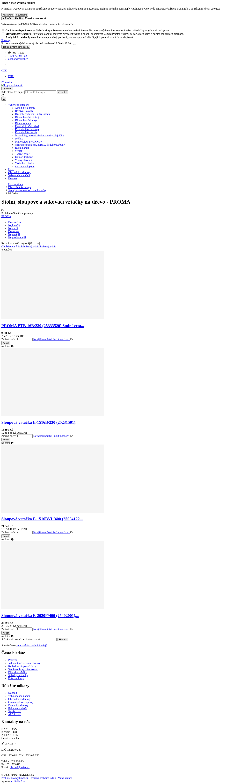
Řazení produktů (10, 243)
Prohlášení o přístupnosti (14, 777)
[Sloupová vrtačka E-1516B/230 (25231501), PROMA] (52, 415)
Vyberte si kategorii (18, 104)
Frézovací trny (16, 678)
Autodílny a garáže (25, 107)
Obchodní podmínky (19, 172)
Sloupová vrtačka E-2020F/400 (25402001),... (40, 615)
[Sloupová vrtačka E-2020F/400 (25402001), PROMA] (52, 608)
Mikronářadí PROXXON (29, 141)
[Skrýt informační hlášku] (75, 44)
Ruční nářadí (22, 147)
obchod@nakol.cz (20, 767)
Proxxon (12, 660)
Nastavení (8, 14)
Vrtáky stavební (23, 160)
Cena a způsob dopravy (21, 702)
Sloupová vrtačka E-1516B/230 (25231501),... (40, 422)
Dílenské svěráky (17, 672)
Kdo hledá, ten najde (12, 92)
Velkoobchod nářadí (19, 175)
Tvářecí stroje (22, 153)
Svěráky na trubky (18, 675)
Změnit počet (8, 339)
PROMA (6, 216)
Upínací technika (24, 157)
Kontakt (12, 178)
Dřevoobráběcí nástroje (27, 117)
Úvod (11, 169)
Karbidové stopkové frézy (22, 666)
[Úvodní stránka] (12, 85)
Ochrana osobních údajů (43, 777)
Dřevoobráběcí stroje (26, 120)
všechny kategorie (24, 166)
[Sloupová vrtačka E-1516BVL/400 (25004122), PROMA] (52, 511)
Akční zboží (14, 714)
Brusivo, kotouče (24, 110)
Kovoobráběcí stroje (26, 132)
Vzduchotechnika (24, 163)
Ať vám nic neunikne (13, 639)
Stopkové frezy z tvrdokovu (23, 669)
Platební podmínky (18, 705)
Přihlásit (63, 639)
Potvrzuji (6, 40)
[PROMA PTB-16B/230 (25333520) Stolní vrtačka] (52, 318)
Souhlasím (21, 14)
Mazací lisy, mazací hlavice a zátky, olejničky (39, 135)
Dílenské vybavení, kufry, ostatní (32, 114)
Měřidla (19, 138)
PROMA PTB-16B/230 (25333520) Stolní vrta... (42, 325)
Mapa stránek (65, 777)
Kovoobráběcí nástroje (27, 129)
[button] (4, 70)
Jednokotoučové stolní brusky (24, 663)
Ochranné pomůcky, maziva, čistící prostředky (40, 144)
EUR (11, 76)
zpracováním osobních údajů (31, 645)
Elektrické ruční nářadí (27, 126)
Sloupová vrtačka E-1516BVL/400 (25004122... (42, 519)
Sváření (19, 150)
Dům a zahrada (23, 123)
